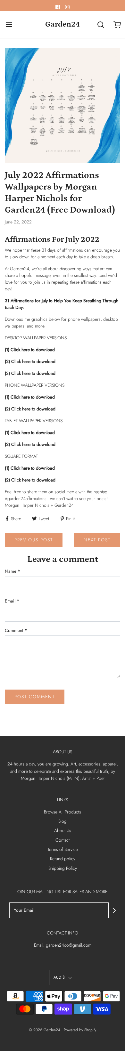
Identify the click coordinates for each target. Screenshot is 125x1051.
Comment (16, 630)
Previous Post (33, 540)
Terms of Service (62, 849)
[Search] (101, 24)
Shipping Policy (62, 868)
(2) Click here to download (30, 361)
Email (12, 601)
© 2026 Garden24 (44, 1030)
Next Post (97, 540)
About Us (62, 830)
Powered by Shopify (80, 1030)
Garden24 (62, 24)
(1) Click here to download (30, 349)
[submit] (114, 910)
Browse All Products (62, 812)
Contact (62, 840)
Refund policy (62, 858)
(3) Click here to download (30, 373)
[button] (62, 977)
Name (12, 571)
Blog (62, 821)
